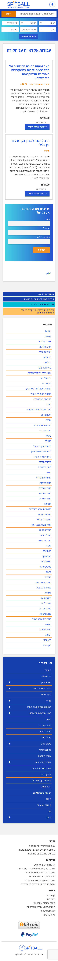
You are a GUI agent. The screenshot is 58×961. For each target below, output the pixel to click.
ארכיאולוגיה (45, 347)
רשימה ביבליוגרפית (42, 792)
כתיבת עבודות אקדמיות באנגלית (39, 880)
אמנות (48, 331)
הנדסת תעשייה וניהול (40, 394)
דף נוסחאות (46, 676)
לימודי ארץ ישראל (42, 446)
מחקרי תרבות (44, 514)
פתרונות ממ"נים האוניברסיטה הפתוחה (36, 850)
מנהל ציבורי (45, 535)
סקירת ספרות (45, 750)
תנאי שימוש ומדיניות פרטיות (41, 907)
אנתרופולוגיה (44, 341)
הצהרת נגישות (48, 911)
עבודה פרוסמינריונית (41, 768)
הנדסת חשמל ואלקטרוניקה (38, 389)
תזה (49, 811)
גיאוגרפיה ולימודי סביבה (39, 373)
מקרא (48, 546)
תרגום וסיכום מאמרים (44, 865)
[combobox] (47, 23)
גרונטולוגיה (45, 378)
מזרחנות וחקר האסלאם (40, 509)
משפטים (47, 551)
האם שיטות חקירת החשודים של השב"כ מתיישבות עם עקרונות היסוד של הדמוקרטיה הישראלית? (29, 72)
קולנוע (48, 624)
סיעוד (48, 572)
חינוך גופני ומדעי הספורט (38, 409)
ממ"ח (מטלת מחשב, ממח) (30, 707)
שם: (48, 219)
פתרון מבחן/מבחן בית (41, 780)
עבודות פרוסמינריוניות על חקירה (39, 299)
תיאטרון (47, 640)
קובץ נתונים (46, 786)
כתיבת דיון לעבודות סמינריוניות (40, 872)
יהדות (48, 420)
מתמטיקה (46, 556)
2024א (23, 84)
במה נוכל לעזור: (42, 237)
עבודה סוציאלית (43, 587)
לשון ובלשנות (44, 467)
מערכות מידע (44, 540)
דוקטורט (47, 670)
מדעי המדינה (45, 488)
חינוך (48, 404)
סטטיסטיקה (45, 567)
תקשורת (47, 645)
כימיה (48, 436)
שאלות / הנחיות (44, 805)
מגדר (49, 472)
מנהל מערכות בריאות (41, 525)
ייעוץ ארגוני (45, 430)
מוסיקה (47, 504)
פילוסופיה (46, 598)
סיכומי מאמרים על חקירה (41, 304)
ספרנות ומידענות (43, 582)
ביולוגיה (47, 362)
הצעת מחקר (30, 682)
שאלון (48, 799)
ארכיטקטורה (45, 352)
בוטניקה (47, 357)
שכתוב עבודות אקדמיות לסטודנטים (38, 884)
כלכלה (48, 441)
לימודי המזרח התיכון (41, 451)
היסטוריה (46, 383)
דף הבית (51, 895)
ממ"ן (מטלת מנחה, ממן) (30, 713)
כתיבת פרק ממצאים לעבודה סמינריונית (36, 868)
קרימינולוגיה (45, 629)
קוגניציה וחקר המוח (41, 619)
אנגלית (48, 336)
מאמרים (51, 899)
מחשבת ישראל (44, 519)
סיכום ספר (46, 737)
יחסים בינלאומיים (42, 425)
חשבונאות (46, 415)
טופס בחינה (46, 694)
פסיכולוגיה (46, 603)
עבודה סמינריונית (30, 762)
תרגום (30, 817)
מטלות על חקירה (46, 294)
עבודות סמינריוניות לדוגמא (42, 846)
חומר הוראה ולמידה (30, 688)
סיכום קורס (30, 744)
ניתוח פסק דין (45, 725)
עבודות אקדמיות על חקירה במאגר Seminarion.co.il (37, 311)
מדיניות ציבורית (43, 478)
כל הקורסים (49, 915)
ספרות (48, 577)
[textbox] (47, 23)
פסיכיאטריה (45, 608)
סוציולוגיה (46, 561)
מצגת (48, 719)
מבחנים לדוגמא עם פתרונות (41, 854)
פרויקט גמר (46, 774)
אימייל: (46, 228)
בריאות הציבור (44, 368)
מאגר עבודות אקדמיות (44, 903)
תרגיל (47, 150)
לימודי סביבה (45, 462)
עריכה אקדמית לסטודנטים (42, 876)
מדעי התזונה (45, 498)
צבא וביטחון (45, 614)
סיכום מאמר (45, 731)
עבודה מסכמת (44, 756)
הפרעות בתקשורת (42, 399)
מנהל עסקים (45, 530)
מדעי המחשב (45, 493)
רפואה (48, 635)
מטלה (30, 701)
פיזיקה (48, 593)
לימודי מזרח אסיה (42, 457)
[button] (44, 5)
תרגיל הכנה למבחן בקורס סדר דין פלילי (30, 143)
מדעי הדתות (45, 483)
